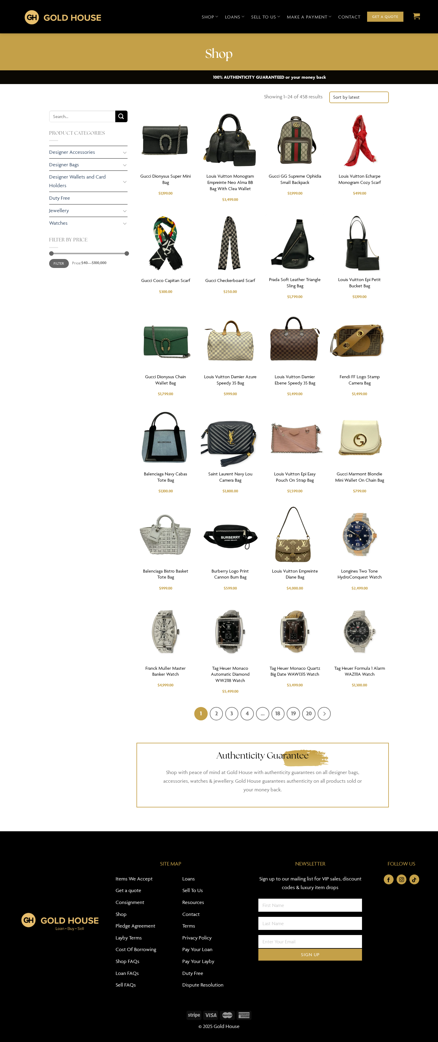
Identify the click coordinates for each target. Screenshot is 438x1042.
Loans (232, 17)
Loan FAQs (127, 973)
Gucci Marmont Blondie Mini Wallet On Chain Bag (359, 477)
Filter (59, 263)
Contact (349, 17)
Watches (58, 223)
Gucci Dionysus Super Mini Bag (165, 179)
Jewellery (59, 210)
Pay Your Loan (197, 949)
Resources (193, 902)
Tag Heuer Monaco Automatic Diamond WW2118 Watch (230, 674)
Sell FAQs (126, 985)
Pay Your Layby (198, 961)
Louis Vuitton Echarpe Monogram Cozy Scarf (359, 179)
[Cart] (415, 16)
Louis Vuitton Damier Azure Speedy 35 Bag (230, 380)
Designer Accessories (72, 152)
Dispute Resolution (202, 985)
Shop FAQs (127, 961)
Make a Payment (307, 17)
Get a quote (128, 890)
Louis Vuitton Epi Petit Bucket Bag (359, 283)
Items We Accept (134, 879)
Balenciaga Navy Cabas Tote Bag (165, 477)
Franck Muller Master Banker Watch (165, 671)
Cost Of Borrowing (136, 949)
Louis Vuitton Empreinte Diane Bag (295, 574)
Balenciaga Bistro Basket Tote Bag (165, 574)
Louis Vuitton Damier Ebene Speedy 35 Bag (295, 380)
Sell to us (263, 17)
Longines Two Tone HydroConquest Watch (360, 574)
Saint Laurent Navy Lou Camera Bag (230, 477)
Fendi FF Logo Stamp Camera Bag (360, 380)
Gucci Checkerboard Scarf (230, 280)
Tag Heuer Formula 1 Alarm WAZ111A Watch (359, 671)
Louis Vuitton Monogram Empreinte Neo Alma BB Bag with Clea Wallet (230, 182)
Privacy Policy (197, 938)
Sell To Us (192, 890)
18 (277, 713)
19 (293, 713)
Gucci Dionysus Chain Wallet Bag (165, 380)
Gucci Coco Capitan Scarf (165, 280)
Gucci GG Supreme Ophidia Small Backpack (295, 179)
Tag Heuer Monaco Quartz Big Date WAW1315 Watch (295, 671)
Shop (208, 17)
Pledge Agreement (135, 926)
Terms (188, 926)
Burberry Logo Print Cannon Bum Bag (230, 574)
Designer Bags (64, 165)
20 (309, 713)
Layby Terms (129, 938)
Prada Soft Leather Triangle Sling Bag (295, 283)
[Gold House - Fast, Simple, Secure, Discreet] (62, 17)
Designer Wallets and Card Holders (77, 181)
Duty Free (59, 198)
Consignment (130, 902)
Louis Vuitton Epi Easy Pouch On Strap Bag (295, 477)
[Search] (121, 116)
